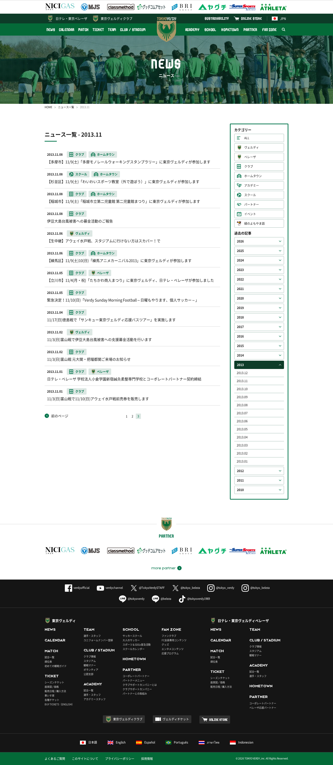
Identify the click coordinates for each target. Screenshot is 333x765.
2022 (240, 279)
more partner (163, 568)
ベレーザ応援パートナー (262, 707)
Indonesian (245, 742)
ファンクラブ (169, 636)
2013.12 (242, 373)
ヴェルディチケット (176, 719)
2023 (240, 270)
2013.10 (242, 389)
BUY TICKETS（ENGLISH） (59, 704)
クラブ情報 (90, 656)
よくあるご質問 (55, 758)
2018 (240, 317)
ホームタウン (253, 176)
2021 (240, 289)
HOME (48, 107)
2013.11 (242, 381)
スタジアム (90, 661)
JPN (283, 18)
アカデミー (251, 185)
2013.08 (242, 405)
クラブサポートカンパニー (137, 689)
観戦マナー (90, 665)
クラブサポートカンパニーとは (140, 685)
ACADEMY (192, 29)
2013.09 (242, 397)
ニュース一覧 (66, 107)
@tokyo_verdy (225, 588)
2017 (240, 327)
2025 (240, 251)
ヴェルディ (251, 147)
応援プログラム (170, 653)
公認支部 (88, 674)
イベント (250, 214)
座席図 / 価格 (52, 686)
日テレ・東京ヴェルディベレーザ (243, 620)
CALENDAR (66, 29)
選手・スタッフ (92, 636)
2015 (240, 346)
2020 (240, 298)
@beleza (166, 599)
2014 (240, 355)
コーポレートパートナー (136, 676)
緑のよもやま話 (254, 223)
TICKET (98, 29)
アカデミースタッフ (95, 699)
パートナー (251, 204)
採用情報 (147, 758)
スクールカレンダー (134, 649)
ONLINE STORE (251, 18)
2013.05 (242, 429)
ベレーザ (250, 157)
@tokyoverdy (136, 599)
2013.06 (242, 421)
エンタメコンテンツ (173, 649)
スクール (250, 195)
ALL (246, 138)
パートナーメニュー (134, 680)
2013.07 (242, 413)
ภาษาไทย (213, 742)
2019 (240, 308)
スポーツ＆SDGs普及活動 (137, 644)
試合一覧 (49, 657)
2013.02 (242, 453)
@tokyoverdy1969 (198, 599)
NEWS (51, 29)
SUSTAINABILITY (217, 18)
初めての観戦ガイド (56, 666)
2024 (240, 260)
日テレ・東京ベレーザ (71, 18)
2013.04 (242, 437)
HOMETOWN (229, 29)
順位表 (48, 661)
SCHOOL (210, 29)
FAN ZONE (269, 29)
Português (181, 742)
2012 (240, 471)
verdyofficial (81, 588)
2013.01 (242, 461)
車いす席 (49, 695)
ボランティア (91, 669)
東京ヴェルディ (64, 620)
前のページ (59, 415)
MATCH (83, 29)
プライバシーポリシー (119, 758)
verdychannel (114, 588)
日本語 (92, 742)
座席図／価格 (217, 682)
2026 (240, 241)
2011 (240, 480)
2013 (240, 365)
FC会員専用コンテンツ (174, 640)
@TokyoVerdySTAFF (152, 588)
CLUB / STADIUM (133, 29)
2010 (240, 490)
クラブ (248, 166)
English (121, 742)
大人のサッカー (131, 640)
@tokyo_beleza (190, 588)
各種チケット (52, 700)
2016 (240, 336)
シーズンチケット (54, 682)
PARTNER (250, 29)
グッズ (165, 644)
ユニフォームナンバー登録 (98, 640)
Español (149, 742)
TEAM (112, 29)
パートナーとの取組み (135, 693)
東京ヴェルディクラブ (116, 18)
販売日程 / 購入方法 (55, 691)
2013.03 (242, 445)
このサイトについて (85, 758)
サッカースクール (132, 636)
